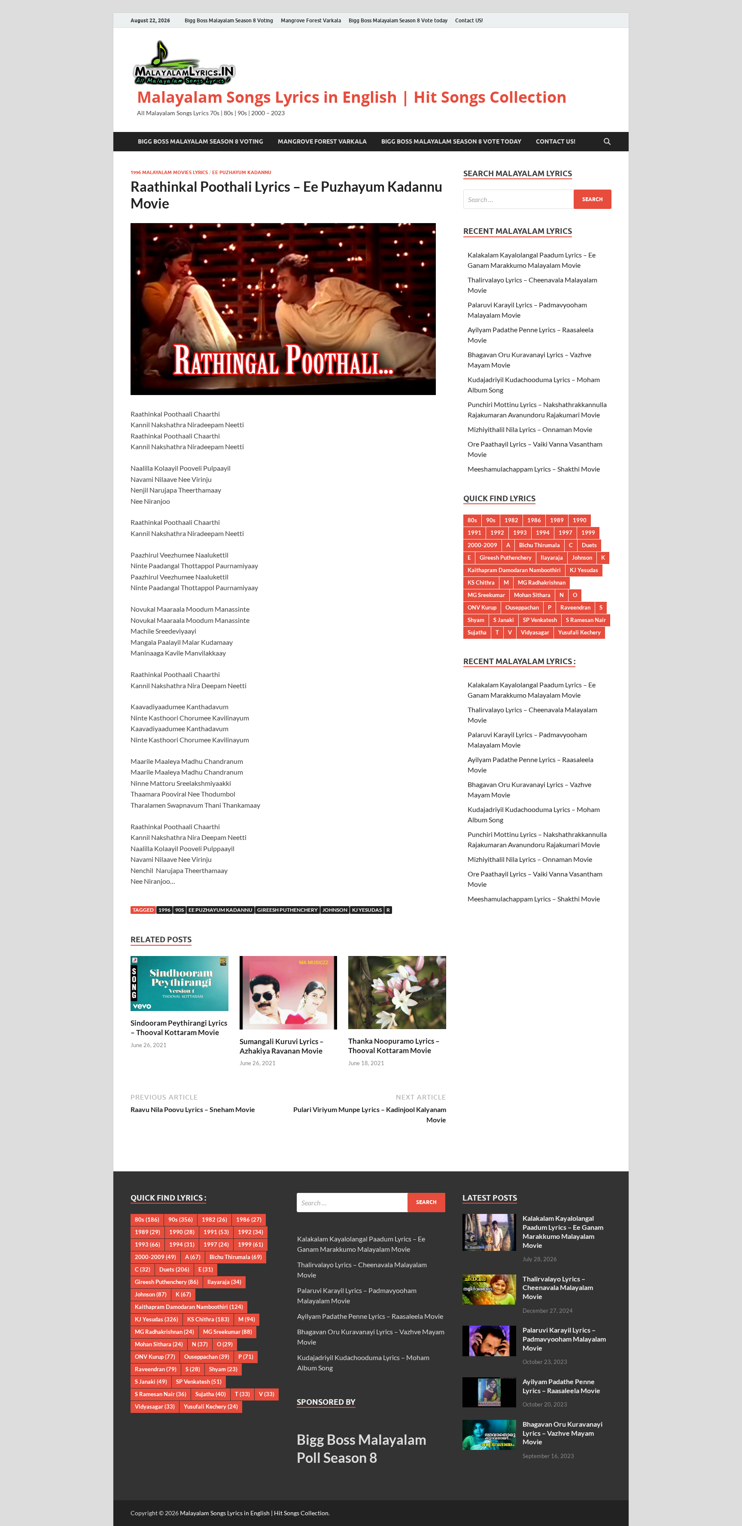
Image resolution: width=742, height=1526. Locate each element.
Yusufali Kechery (579, 632)
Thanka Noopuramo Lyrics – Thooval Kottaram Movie (394, 1045)
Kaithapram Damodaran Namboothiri (514, 570)
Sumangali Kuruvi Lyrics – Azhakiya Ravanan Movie (282, 1046)
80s (472, 520)
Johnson (334, 910)
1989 (557, 520)
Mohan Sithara (532, 594)
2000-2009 (482, 545)
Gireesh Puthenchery (287, 910)
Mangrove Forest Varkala (311, 20)
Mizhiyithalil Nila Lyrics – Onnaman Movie (530, 429)
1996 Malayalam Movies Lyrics (169, 172)
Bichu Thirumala (539, 545)
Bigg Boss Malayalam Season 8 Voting (229, 20)
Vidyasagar (535, 632)
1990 (580, 520)
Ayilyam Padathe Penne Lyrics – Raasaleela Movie (370, 1316)
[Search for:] (537, 199)
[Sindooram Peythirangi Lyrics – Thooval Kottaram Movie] (179, 986)
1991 (474, 532)
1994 (543, 532)
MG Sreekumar (486, 594)
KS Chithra (481, 582)
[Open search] (607, 142)
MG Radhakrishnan (542, 582)
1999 (588, 532)
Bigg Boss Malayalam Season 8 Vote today (398, 20)
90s (179, 910)
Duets (589, 545)
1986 (534, 520)
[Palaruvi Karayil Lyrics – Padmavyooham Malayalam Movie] (489, 1331)
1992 (497, 532)
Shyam (476, 619)
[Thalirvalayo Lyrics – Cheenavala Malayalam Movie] (489, 1279)
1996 (164, 910)
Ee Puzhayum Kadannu (241, 172)
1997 (565, 532)
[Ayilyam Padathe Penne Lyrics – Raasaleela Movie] (489, 1382)
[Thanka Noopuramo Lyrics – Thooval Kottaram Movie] (397, 995)
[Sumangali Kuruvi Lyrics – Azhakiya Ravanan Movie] (289, 995)
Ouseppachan (522, 607)
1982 (511, 520)
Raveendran (575, 607)
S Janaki (503, 619)
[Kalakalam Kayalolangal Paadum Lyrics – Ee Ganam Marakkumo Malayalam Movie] (489, 1219)
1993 (520, 532)
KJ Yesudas (367, 910)
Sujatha (477, 632)
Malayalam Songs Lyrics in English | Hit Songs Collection (352, 96)
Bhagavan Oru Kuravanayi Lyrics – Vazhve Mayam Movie (562, 1433)
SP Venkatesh (540, 619)
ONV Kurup (482, 607)
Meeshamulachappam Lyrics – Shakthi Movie (534, 469)
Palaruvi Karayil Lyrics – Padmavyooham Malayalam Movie (564, 1339)
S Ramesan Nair (586, 619)
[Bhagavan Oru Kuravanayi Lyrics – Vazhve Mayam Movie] (489, 1425)
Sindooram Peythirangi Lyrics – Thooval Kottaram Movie (179, 1027)
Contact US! (469, 20)
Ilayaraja (552, 557)
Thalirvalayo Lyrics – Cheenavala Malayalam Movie (558, 1288)
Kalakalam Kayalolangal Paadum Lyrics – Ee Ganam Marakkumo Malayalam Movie (563, 1231)
